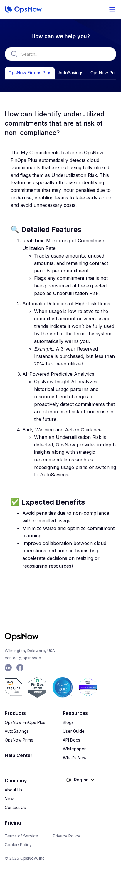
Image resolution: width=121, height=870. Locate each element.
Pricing (13, 823)
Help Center (19, 755)
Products (15, 713)
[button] (112, 9)
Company (16, 780)
